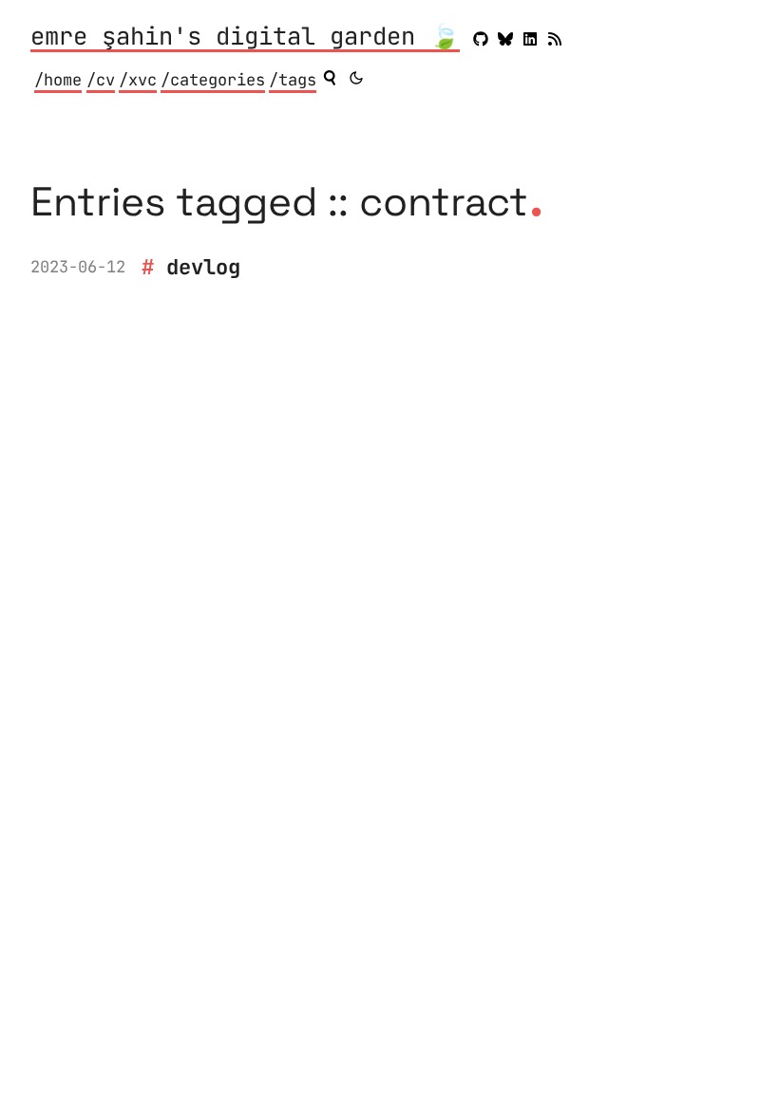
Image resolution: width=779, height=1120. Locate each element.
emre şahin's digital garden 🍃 (245, 38)
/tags (292, 79)
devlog (203, 266)
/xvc (138, 79)
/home (58, 79)
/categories (213, 79)
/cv (100, 79)
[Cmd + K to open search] (329, 77)
